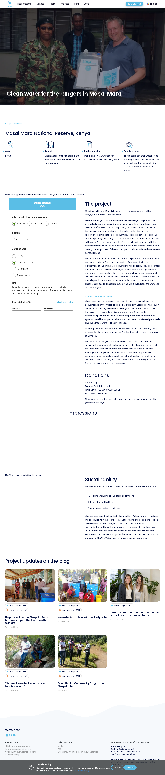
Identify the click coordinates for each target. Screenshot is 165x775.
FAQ (59, 749)
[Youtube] (14, 735)
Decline (117, 767)
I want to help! (134, 4)
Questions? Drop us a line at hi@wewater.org (78, 752)
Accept (130, 767)
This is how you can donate (17, 746)
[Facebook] (7, 735)
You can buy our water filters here (20, 752)
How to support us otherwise (18, 749)
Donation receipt (12, 754)
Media (60, 746)
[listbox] (153, 4)
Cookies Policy (82, 770)
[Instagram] (10, 735)
